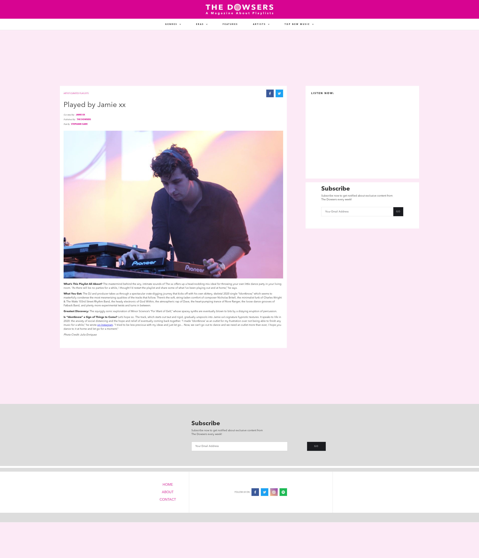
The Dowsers (84, 119)
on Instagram (105, 325)
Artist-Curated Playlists (76, 93)
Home (168, 484)
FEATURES (230, 24)
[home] (239, 9)
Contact (168, 499)
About (167, 492)
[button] (173, 24)
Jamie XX (80, 115)
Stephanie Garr (79, 124)
